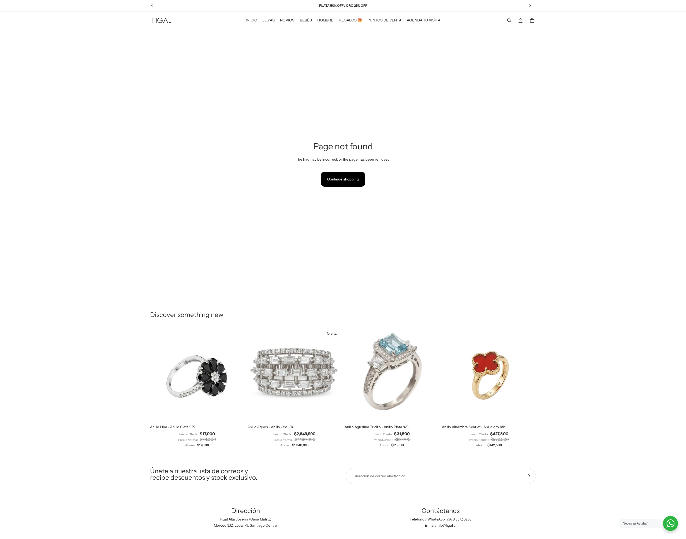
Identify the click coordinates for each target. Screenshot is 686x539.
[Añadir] (333, 414)
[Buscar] (509, 20)
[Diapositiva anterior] (158, 375)
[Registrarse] (528, 476)
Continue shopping (343, 179)
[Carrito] (532, 20)
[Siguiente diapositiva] (236, 375)
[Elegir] (236, 414)
